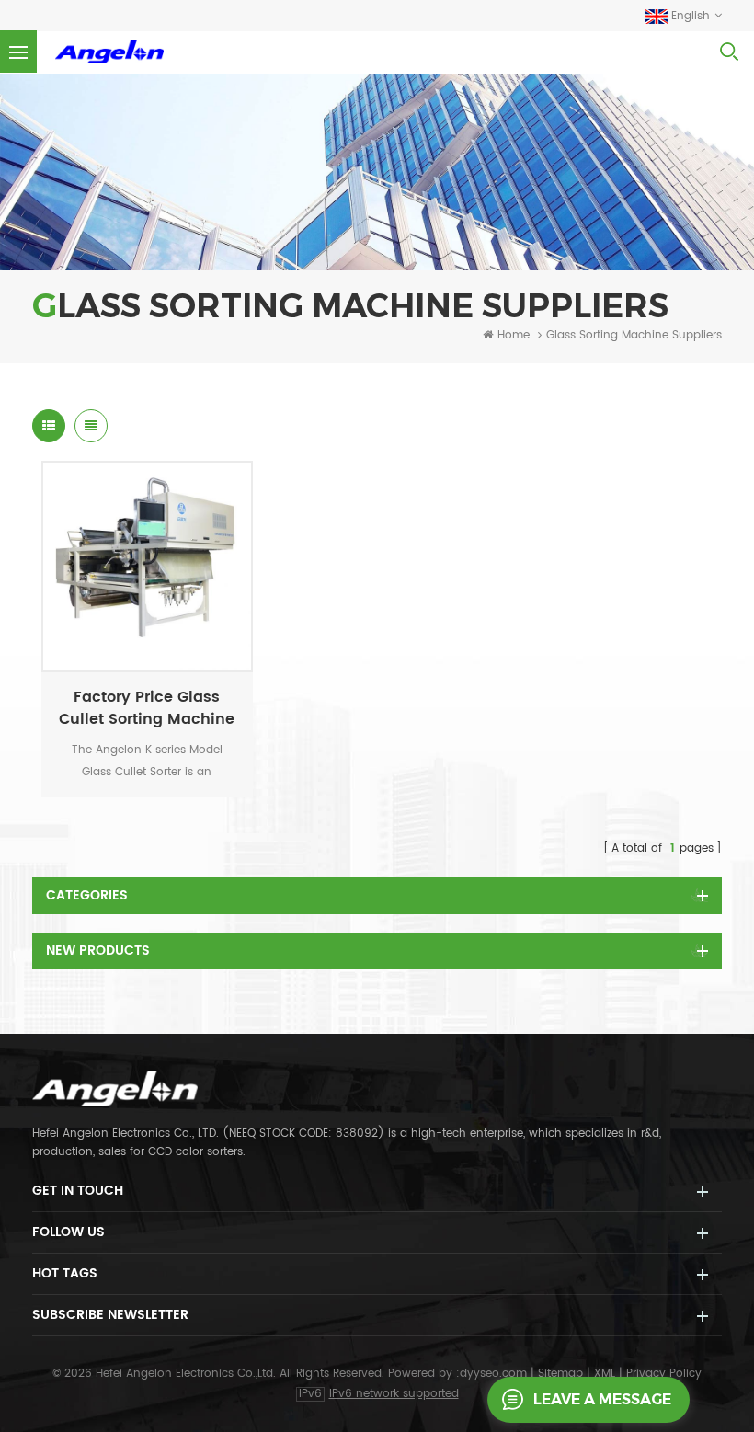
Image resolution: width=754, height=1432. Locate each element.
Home (513, 335)
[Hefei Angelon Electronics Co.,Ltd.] (109, 51)
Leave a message (602, 1399)
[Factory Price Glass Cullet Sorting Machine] (147, 566)
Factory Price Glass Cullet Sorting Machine (146, 708)
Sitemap (560, 1373)
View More (138, 653)
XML (604, 1373)
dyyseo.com (495, 1373)
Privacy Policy (664, 1373)
